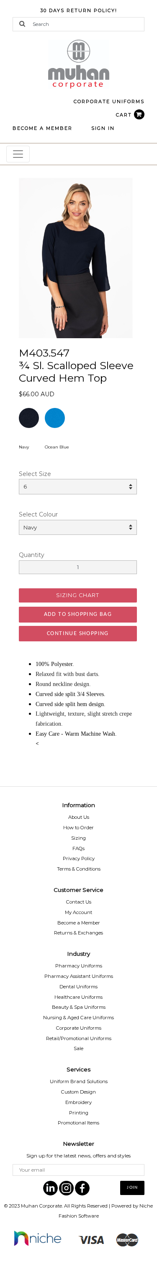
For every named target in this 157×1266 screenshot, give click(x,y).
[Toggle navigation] (18, 154)
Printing (78, 1113)
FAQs (78, 848)
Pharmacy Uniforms (78, 966)
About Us (78, 817)
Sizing (78, 838)
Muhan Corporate (41, 1206)
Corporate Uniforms (78, 1028)
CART (125, 115)
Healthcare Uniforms (78, 997)
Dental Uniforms (78, 987)
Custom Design (78, 1092)
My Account (78, 912)
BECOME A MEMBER (42, 128)
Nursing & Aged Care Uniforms (78, 1017)
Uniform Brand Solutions (79, 1081)
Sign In (103, 128)
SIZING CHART (77, 595)
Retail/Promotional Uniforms (78, 1038)
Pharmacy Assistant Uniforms (78, 976)
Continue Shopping (78, 633)
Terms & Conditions (78, 869)
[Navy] (76, 257)
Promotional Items (78, 1123)
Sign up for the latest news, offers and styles (78, 1155)
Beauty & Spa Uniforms (79, 1007)
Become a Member (78, 923)
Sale (78, 1048)
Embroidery (78, 1102)
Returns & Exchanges (78, 933)
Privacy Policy (79, 858)
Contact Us (78, 902)
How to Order (78, 827)
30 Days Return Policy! (78, 10)
